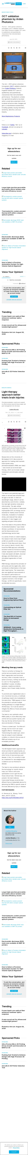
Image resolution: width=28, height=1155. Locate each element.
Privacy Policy (16, 1147)
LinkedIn (4, 129)
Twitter (12, 125)
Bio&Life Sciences (6, 387)
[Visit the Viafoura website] (22, 283)
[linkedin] (11, 48)
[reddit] (16, 48)
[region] (14, 280)
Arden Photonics (10, 88)
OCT (11, 86)
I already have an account (14, 299)
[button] (3, 4)
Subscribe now (6, 133)
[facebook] (8, 48)
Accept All (14, 1151)
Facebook (5, 127)
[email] (19, 48)
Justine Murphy (14, 409)
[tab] (6, 276)
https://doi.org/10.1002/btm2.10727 (13, 797)
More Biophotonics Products (11, 116)
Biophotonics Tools (7, 12)
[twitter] (14, 48)
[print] (25, 48)
